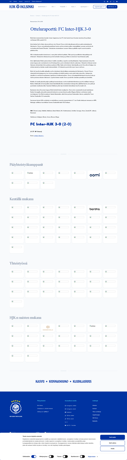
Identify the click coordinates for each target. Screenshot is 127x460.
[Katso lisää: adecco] (110, 209)
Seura (72, 6)
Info (53, 6)
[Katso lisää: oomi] (95, 175)
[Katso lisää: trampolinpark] (17, 273)
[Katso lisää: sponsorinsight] (17, 303)
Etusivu (32, 15)
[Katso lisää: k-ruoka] (48, 239)
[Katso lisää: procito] (95, 293)
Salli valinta (112, 443)
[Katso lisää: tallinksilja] (17, 185)
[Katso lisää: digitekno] (32, 219)
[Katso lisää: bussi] (32, 229)
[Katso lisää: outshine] (63, 283)
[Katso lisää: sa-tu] (48, 283)
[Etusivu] (22, 6)
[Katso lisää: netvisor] (79, 239)
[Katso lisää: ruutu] (79, 175)
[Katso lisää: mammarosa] (110, 293)
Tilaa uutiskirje (97, 411)
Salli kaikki (112, 437)
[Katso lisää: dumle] (17, 239)
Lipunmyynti (84, 6)
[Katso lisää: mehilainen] (48, 185)
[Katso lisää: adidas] (32, 175)
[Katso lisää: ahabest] (48, 293)
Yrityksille (62, 6)
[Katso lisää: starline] (110, 219)
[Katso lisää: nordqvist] (79, 209)
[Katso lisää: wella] (63, 338)
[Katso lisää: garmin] (79, 283)
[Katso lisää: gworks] (17, 293)
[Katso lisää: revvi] (17, 175)
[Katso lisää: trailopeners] (63, 209)
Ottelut (95, 405)
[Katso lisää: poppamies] (32, 273)
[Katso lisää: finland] (110, 338)
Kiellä (112, 448)
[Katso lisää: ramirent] (79, 229)
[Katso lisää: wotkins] (110, 273)
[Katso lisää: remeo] (110, 239)
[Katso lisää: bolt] (110, 175)
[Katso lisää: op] (63, 175)
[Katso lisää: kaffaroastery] (79, 273)
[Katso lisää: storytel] (17, 219)
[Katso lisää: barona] (95, 209)
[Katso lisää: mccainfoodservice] (95, 273)
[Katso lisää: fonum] (17, 338)
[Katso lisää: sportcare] (63, 293)
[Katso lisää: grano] (32, 239)
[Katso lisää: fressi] (48, 338)
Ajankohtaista (42, 6)
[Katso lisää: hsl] (95, 229)
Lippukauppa (96, 414)
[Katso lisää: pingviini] (48, 209)
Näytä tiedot (91, 456)
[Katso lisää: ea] (63, 239)
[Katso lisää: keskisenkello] (48, 328)
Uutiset (38, 15)
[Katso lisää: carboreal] (32, 209)
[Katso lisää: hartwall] (48, 175)
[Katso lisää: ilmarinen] (17, 229)
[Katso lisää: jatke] (48, 219)
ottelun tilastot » (39, 135)
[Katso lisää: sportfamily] (95, 283)
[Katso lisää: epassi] (79, 338)
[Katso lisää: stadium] (32, 185)
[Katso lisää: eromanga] (63, 273)
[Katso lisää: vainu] (110, 328)
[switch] (51, 456)
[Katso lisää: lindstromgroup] (32, 283)
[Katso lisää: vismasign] (95, 239)
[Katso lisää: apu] (79, 219)
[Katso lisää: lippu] (110, 283)
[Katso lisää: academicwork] (48, 229)
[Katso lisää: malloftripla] (63, 229)
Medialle (95, 421)
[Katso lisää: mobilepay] (17, 209)
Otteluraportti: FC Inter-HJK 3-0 (50, 15)
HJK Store (95, 418)
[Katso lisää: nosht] (48, 273)
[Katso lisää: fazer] (110, 229)
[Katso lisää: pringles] (17, 283)
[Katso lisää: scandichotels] (17, 249)
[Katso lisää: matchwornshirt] (32, 293)
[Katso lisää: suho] (79, 293)
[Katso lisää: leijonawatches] (63, 219)
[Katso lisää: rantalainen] (32, 328)
